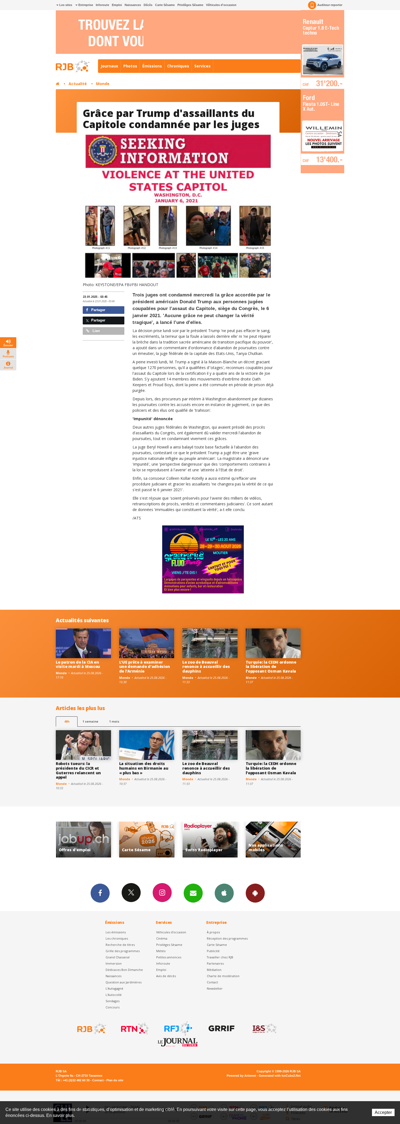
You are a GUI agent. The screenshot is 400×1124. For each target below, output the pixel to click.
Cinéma (161, 938)
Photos (130, 66)
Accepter (383, 1112)
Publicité (213, 951)
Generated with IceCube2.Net (280, 1075)
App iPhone (224, 893)
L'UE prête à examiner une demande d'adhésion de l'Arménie (144, 666)
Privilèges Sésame (190, 5)
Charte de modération (223, 976)
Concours (112, 1007)
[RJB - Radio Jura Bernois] (91, 1028)
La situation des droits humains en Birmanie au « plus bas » (143, 768)
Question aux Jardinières (123, 982)
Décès (148, 5)
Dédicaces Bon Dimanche (124, 969)
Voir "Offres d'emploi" (273, 840)
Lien (95, 331)
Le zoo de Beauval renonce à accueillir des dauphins (206, 666)
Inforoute (102, 5)
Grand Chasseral (118, 957)
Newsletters (193, 893)
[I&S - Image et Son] (264, 1028)
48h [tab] (66, 721)
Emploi (117, 5)
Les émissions (116, 932)
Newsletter (215, 988)
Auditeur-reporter (329, 5)
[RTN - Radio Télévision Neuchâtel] (134, 1028)
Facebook (100, 893)
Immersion (114, 963)
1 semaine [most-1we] (90, 721)
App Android (255, 893)
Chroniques (178, 66)
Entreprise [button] (85, 5)
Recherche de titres (120, 944)
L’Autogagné (114, 988)
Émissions (152, 66)
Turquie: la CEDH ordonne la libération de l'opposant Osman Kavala (271, 666)
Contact (212, 982)
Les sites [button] (65, 5)
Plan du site (114, 1080)
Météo (161, 951)
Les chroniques (117, 938)
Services (202, 66)
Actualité (78, 83)
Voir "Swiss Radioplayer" (146, 840)
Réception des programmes (227, 938)
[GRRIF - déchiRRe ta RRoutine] (221, 1028)
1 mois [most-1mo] (114, 721)
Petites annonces (168, 957)
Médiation (214, 969)
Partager (97, 310)
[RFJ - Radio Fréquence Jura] (178, 1028)
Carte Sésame (165, 5)
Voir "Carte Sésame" (83, 840)
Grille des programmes (123, 951)
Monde (102, 83)
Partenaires (215, 963)
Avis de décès (166, 976)
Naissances (133, 5)
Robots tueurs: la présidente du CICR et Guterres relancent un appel (78, 770)
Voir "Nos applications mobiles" (210, 840)
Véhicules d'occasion (221, 5)
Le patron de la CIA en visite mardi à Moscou (78, 664)
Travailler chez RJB (220, 957)
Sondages (112, 1001)
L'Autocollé (114, 994)
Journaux (109, 66)
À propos (213, 932)
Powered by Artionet (241, 1075)
